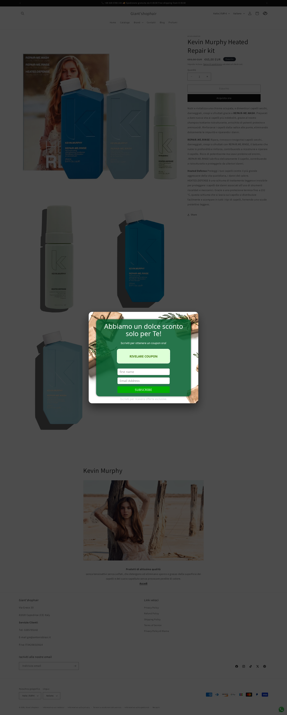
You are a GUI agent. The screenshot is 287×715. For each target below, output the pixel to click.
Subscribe (143, 390)
